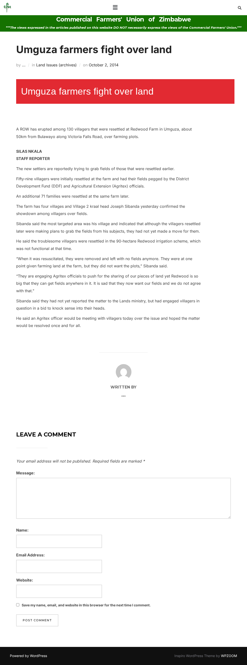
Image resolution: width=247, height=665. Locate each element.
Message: (25, 473)
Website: (24, 580)
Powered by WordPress (28, 656)
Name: (22, 530)
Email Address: (30, 555)
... (24, 64)
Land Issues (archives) (56, 64)
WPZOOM (229, 656)
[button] (115, 7)
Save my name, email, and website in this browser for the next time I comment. (86, 605)
